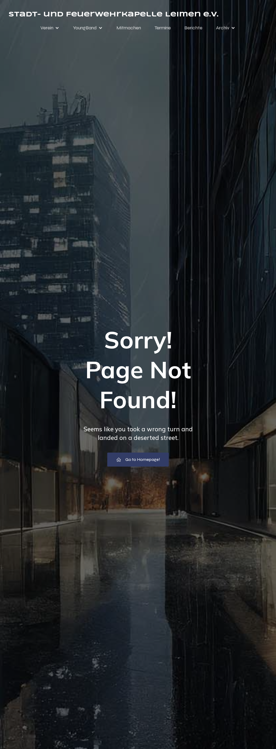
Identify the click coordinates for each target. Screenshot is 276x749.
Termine (162, 28)
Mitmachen (128, 28)
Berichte (193, 28)
